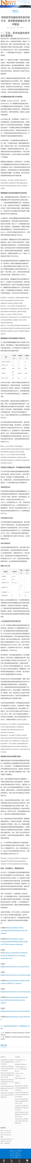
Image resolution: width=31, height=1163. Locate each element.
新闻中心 (15, 11)
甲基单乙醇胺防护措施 (20, 1078)
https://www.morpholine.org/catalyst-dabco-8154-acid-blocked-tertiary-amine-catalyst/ (14, 1000)
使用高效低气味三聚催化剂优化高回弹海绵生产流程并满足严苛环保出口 (7, 1082)
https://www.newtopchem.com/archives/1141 (15, 966)
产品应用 (17, 1057)
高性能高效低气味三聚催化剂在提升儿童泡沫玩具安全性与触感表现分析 (7, 1095)
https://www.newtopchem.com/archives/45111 (16, 1011)
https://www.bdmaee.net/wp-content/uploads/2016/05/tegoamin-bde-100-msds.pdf (14, 930)
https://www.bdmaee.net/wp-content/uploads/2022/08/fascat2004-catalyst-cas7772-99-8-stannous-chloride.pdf (14, 941)
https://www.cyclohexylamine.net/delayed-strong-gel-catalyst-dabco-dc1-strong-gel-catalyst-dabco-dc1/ (14, 955)
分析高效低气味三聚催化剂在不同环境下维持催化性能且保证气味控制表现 (7, 1068)
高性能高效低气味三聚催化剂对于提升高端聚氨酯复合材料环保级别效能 (7, 1062)
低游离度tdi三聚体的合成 (20, 1064)
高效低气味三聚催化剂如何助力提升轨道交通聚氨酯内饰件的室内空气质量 (7, 1075)
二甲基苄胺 (17, 1076)
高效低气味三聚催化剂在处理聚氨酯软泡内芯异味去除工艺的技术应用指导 (7, 1088)
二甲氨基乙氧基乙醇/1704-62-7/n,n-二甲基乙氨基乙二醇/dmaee (21, 1069)
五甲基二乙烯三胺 (19, 1073)
